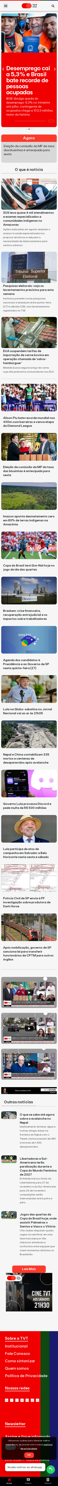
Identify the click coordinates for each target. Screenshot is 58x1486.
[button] (5, 5)
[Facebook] (27, 1400)
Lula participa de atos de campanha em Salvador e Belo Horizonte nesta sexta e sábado (26, 853)
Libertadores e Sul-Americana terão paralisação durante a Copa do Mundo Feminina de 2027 (38, 1166)
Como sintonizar (20, 1361)
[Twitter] (22, 1400)
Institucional (16, 1346)
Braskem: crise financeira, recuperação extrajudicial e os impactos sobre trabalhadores (25, 614)
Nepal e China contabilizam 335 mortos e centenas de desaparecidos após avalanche (26, 758)
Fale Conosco (17, 1354)
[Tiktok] (32, 1400)
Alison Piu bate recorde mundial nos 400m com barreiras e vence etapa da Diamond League (29, 422)
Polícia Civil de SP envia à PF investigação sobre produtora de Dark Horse (26, 902)
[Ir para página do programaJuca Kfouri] (29, 1093)
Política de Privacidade (26, 1376)
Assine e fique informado (27, 1437)
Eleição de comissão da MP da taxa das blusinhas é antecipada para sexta (28, 471)
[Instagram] (17, 1400)
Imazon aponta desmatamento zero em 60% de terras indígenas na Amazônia (29, 520)
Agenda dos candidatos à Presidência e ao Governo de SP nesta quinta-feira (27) (26, 664)
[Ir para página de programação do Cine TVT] (29, 1310)
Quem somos (17, 1368)
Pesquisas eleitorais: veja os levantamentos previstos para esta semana (28, 290)
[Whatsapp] (11, 1400)
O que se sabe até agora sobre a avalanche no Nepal (37, 1118)
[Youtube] (6, 1400)
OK (29, 1455)
